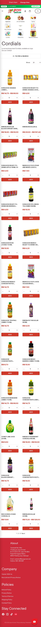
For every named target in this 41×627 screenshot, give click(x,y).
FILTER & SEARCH (21, 56)
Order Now (35, 6)
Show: (28, 62)
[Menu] (2, 11)
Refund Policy (6, 590)
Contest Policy (7, 603)
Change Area (24, 2)
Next (23, 533)
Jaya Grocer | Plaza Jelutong (17, 622)
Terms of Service (7, 596)
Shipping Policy (7, 600)
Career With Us (7, 574)
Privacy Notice (7, 593)
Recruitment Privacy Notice (11, 577)
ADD (10, 102)
